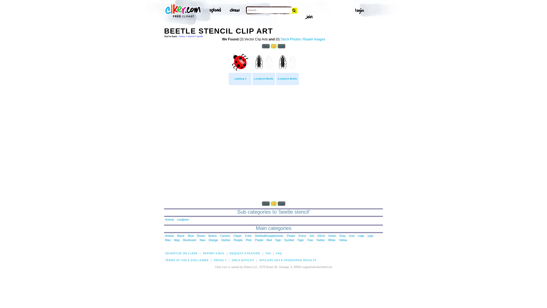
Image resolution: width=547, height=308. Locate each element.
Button (213, 236)
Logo (361, 236)
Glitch (321, 236)
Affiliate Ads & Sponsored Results (288, 260)
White (331, 240)
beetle (200, 36)
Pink (248, 240)
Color (248, 236)
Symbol (289, 240)
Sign (278, 240)
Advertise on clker (181, 253)
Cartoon (225, 236)
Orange (213, 240)
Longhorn (183, 219)
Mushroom (189, 240)
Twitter (320, 240)
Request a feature (245, 253)
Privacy (220, 260)
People (238, 240)
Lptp (370, 236)
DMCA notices (243, 260)
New (202, 240)
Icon (351, 236)
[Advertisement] (196, 115)
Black (180, 236)
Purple (259, 240)
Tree (310, 240)
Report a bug (214, 253)
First (265, 46)
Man (168, 240)
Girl (312, 236)
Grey (343, 236)
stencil (191, 36)
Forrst (302, 236)
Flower (291, 236)
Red (269, 240)
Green (332, 236)
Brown (201, 236)
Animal (169, 219)
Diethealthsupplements (269, 236)
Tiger (300, 240)
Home (182, 36)
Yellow (343, 240)
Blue (191, 236)
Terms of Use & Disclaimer (187, 260)
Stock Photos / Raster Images (303, 39)
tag (268, 253)
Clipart (237, 236)
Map (176, 240)
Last (281, 46)
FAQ (279, 253)
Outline (225, 240)
